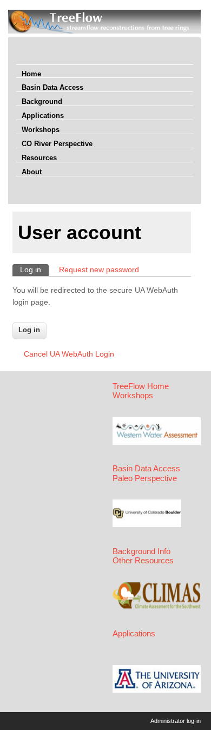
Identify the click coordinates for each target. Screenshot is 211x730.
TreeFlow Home (141, 386)
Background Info (141, 551)
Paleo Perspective (145, 478)
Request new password (99, 269)
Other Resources (143, 560)
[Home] (104, 31)
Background (42, 101)
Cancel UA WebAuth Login (69, 354)
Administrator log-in (175, 721)
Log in (34, 269)
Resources (39, 158)
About (32, 172)
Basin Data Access (52, 87)
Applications (43, 115)
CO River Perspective (57, 144)
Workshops (41, 130)
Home (31, 74)
